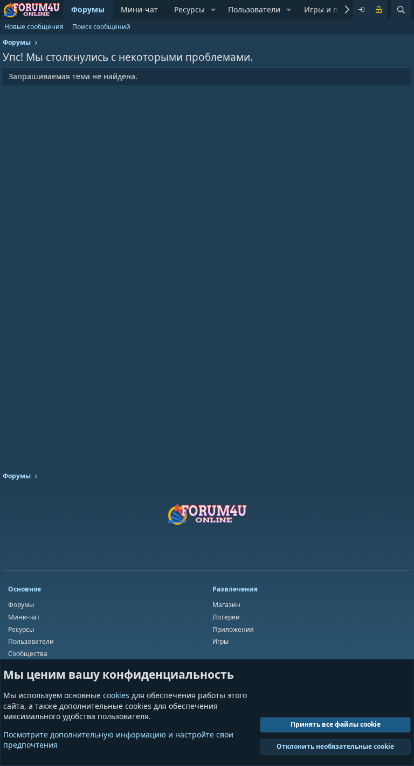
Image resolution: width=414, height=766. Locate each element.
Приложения (233, 629)
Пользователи (254, 9)
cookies (116, 695)
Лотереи (226, 617)
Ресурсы (189, 9)
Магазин (226, 604)
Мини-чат (139, 9)
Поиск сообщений (101, 26)
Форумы (88, 9)
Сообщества (27, 653)
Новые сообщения (34, 26)
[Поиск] (401, 9)
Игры (220, 641)
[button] (213, 9)
